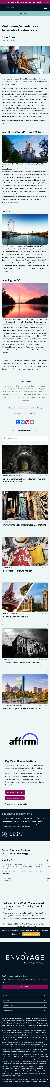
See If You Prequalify (15, 792)
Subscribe (25, 987)
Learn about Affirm (15, 798)
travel (32, 408)
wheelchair (11, 408)
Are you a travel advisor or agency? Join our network (24, 2)
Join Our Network (30, 934)
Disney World (7, 169)
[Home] (11, 8)
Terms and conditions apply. (16, 804)
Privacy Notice (33, 1079)
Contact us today (8, 369)
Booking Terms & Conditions (11, 1081)
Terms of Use (43, 1079)
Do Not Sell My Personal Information (34, 1081)
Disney (39, 408)
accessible (22, 408)
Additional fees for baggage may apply (25, 1018)
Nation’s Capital (28, 322)
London (30, 246)
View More (6, 873)
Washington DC (20, 413)
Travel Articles (24, 13)
